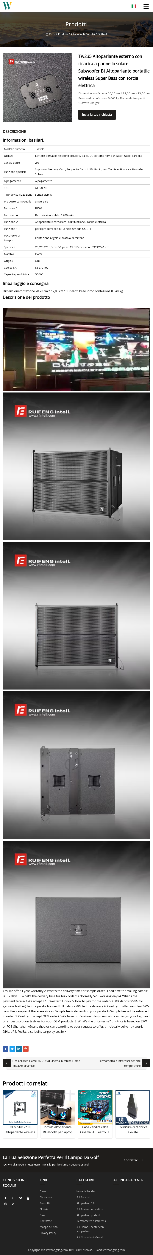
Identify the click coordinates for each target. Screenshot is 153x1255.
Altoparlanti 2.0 (85, 1203)
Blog (42, 1215)
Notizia (44, 1209)
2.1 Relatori (83, 1197)
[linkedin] (13, 1198)
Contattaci (131, 1160)
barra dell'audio (85, 1191)
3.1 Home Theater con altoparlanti (90, 1229)
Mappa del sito (49, 1227)
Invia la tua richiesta (97, 114)
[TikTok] (13, 1204)
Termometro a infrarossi (91, 1221)
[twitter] (20, 1198)
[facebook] (5, 1198)
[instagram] (5, 1204)
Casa (52, 34)
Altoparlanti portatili (83, 34)
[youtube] (28, 1198)
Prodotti (63, 34)
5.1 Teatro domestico (89, 1209)
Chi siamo (46, 1197)
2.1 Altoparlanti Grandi (89, 1237)
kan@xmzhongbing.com (110, 1250)
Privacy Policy (48, 1233)
